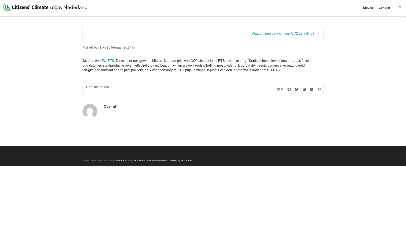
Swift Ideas (121, 160)
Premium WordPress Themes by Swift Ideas (169, 160)
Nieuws (368, 7)
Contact (384, 7)
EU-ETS (108, 61)
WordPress (139, 160)
